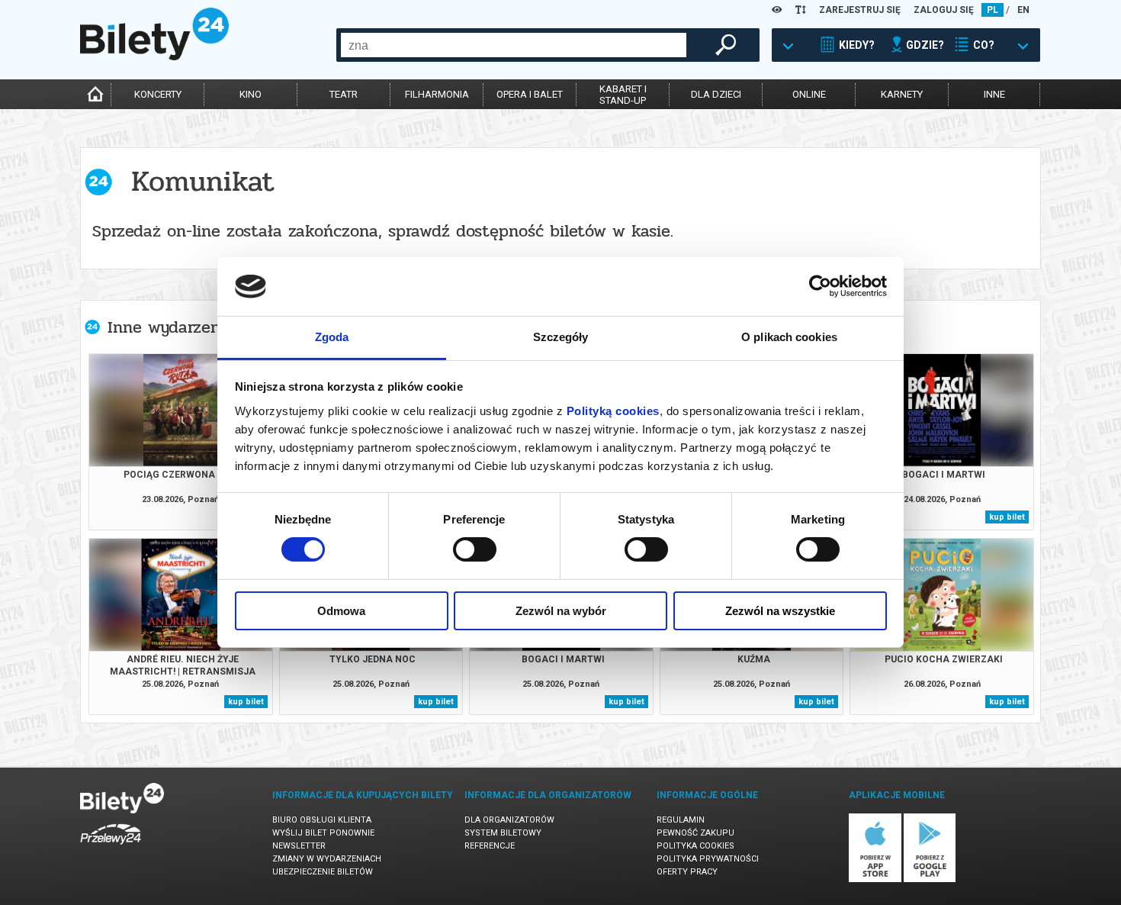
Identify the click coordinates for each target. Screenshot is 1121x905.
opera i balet (529, 94)
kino (250, 94)
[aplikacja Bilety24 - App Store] (875, 879)
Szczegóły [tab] (561, 336)
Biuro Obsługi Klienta (321, 820)
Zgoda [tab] (332, 336)
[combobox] (513, 45)
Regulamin (681, 820)
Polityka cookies (695, 846)
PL (992, 10)
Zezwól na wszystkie (780, 610)
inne (994, 94)
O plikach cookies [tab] (789, 336)
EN (1023, 10)
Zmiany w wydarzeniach (326, 859)
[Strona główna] (154, 56)
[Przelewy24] (110, 847)
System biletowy (502, 833)
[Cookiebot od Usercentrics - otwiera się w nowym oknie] (820, 286)
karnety (902, 94)
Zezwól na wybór (561, 610)
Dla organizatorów (509, 820)
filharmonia (437, 94)
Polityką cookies (613, 410)
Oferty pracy (687, 872)
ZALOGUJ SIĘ (944, 10)
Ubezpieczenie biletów (322, 872)
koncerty (157, 94)
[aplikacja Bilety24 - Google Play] (930, 879)
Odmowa (341, 610)
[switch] (474, 549)
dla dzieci (716, 94)
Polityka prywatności (708, 859)
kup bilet (1007, 517)
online (809, 94)
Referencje (489, 846)
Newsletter (299, 846)
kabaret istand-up (623, 94)
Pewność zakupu (695, 833)
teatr (343, 94)
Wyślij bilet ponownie (323, 833)
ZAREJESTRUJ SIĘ (860, 10)
